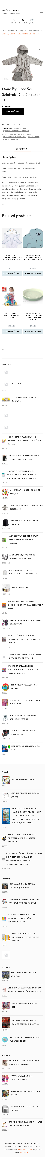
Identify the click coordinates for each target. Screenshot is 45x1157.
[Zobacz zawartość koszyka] (31, 20)
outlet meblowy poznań (14, 137)
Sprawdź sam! (12, 111)
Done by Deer (20, 128)
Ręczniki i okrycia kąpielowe (16, 131)
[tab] (22, 149)
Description (22, 149)
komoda (12, 134)
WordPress (24, 1152)
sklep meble (33, 137)
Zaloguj (23, 23)
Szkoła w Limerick (10, 10)
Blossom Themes (25, 1149)
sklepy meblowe (10, 139)
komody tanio (24, 134)
